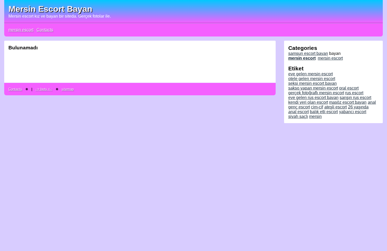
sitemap (68, 89)
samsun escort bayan (308, 53)
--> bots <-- (43, 89)
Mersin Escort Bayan (50, 9)
